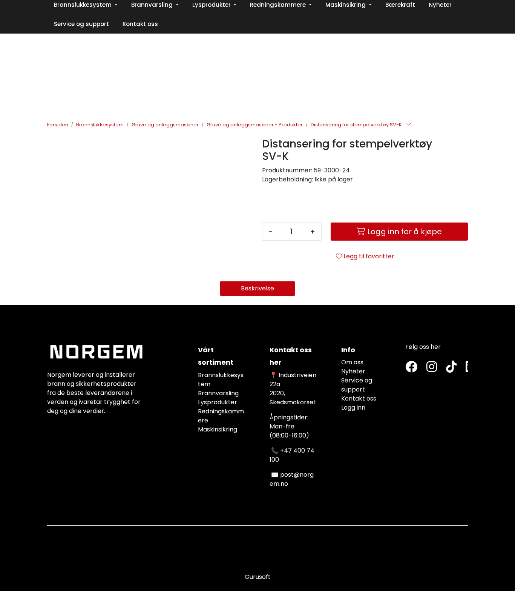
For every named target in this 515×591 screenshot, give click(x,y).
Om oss (352, 362)
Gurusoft (258, 577)
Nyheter (353, 371)
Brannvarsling (218, 393)
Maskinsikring (217, 429)
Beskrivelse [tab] (257, 288)
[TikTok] (451, 367)
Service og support (356, 385)
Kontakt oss (358, 398)
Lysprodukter (217, 402)
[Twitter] (411, 367)
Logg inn (353, 407)
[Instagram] (431, 367)
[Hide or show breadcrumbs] (409, 125)
